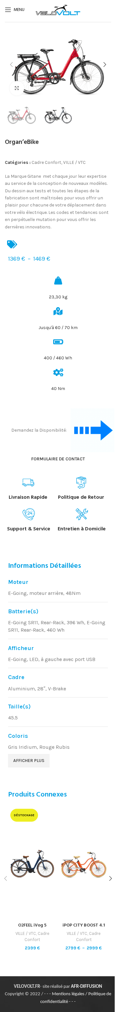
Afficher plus (28, 760)
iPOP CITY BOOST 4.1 (84, 925)
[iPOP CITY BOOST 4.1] (84, 863)
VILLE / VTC (74, 162)
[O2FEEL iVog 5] (32, 863)
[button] (11, 64)
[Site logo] (58, 9)
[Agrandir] (17, 88)
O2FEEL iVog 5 (32, 925)
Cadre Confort (46, 162)
